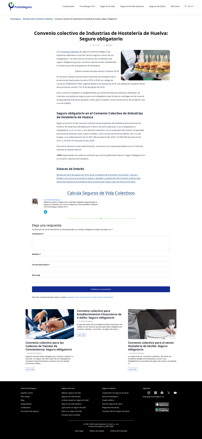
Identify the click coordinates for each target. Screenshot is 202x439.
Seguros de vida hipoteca (71, 404)
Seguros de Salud (157, 6)
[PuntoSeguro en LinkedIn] (155, 392)
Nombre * (36, 254)
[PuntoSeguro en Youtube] (175, 392)
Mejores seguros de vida (71, 393)
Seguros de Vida (107, 6)
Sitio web (36, 275)
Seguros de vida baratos (71, 396)
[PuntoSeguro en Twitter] (168, 392)
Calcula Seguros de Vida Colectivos (101, 193)
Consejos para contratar (70, 415)
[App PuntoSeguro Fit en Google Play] (162, 409)
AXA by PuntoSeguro (110, 396)
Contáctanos (26, 407)
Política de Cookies (97, 431)
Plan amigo (25, 396)
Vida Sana (175, 6)
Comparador (68, 6)
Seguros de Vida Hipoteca (132, 6)
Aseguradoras (26, 404)
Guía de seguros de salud (112, 404)
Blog (22, 400)
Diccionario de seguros (30, 411)
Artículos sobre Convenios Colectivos (38, 19)
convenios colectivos (69, 51)
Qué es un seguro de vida (71, 411)
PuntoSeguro (15, 19)
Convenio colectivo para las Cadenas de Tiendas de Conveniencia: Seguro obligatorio (49, 346)
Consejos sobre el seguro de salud (115, 411)
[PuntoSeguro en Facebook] (162, 392)
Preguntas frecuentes (110, 407)
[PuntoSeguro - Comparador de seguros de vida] (20, 6)
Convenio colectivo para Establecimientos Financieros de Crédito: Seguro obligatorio (99, 314)
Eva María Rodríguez (52, 200)
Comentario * (38, 234)
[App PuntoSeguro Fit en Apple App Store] (162, 403)
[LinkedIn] (45, 212)
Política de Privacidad (118, 431)
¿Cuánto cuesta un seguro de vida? (75, 400)
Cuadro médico (108, 400)
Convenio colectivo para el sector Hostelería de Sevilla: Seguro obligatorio (151, 346)
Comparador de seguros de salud (115, 393)
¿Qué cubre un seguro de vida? (73, 407)
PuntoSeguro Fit (87, 6)
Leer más (30, 369)
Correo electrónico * (41, 264)
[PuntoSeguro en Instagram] (148, 392)
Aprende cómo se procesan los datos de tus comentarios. (90, 297)
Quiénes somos (27, 393)
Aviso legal (79, 431)
